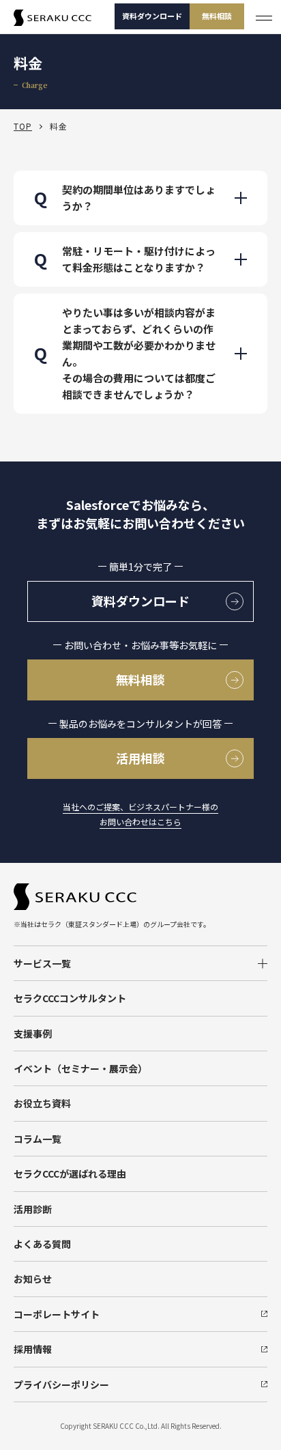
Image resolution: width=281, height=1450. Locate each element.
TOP (23, 126)
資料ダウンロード (152, 15)
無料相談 (217, 15)
